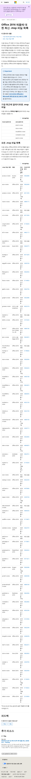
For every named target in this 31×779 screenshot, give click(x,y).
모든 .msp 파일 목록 (8, 39)
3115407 (26, 519)
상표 (10, 776)
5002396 (26, 593)
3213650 (26, 696)
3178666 (26, 351)
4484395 (26, 394)
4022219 (26, 306)
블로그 (19, 772)
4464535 (26, 510)
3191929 (26, 320)
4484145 (26, 419)
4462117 (26, 232)
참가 (25, 772)
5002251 (26, 645)
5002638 (26, 567)
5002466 (26, 602)
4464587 (26, 445)
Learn (3, 19)
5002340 (26, 184)
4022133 (26, 402)
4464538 (26, 576)
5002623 (26, 368)
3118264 (26, 224)
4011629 (26, 254)
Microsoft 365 (11, 19)
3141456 (26, 619)
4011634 (26, 215)
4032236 (26, 610)
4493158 (26, 376)
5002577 (26, 246)
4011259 (26, 193)
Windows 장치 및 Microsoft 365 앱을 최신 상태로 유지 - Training (15, 741)
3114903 (26, 280)
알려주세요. (9, 15)
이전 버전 (12, 772)
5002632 (26, 550)
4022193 (26, 411)
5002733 (26, 289)
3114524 (26, 462)
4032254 (26, 480)
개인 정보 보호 (5, 774)
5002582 (26, 653)
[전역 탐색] (1, 2)
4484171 (26, 201)
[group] (15, 434)
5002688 (26, 176)
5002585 (26, 437)
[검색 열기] (23, 2)
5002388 (26, 298)
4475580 (26, 488)
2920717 (26, 428)
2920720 (26, 263)
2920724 (26, 497)
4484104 (26, 584)
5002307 (26, 385)
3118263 (26, 679)
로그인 (28, 2)
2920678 (26, 636)
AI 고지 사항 (4, 772)
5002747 (26, 528)
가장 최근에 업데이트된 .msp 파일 (12, 36)
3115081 (26, 541)
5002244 (26, 627)
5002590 (26, 670)
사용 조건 (4, 776)
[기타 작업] (28, 19)
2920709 (26, 662)
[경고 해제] (29, 6)
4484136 (26, 328)
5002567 (26, 337)
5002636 (26, 359)
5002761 (26, 454)
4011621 (26, 559)
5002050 (26, 272)
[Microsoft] (15, 2)
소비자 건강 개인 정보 (19, 774)
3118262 (26, 688)
